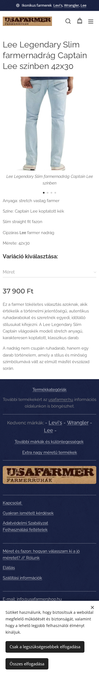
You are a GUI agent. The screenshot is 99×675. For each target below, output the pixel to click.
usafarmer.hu (60, 399)
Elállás (9, 567)
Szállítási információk (22, 577)
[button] (68, 21)
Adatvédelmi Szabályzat (25, 523)
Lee (83, 5)
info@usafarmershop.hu (39, 599)
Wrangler (71, 5)
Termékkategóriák (49, 389)
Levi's (57, 5)
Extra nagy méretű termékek (49, 452)
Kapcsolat (13, 502)
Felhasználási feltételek (25, 529)
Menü (90, 21)
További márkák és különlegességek (49, 441)
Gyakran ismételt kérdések (28, 513)
